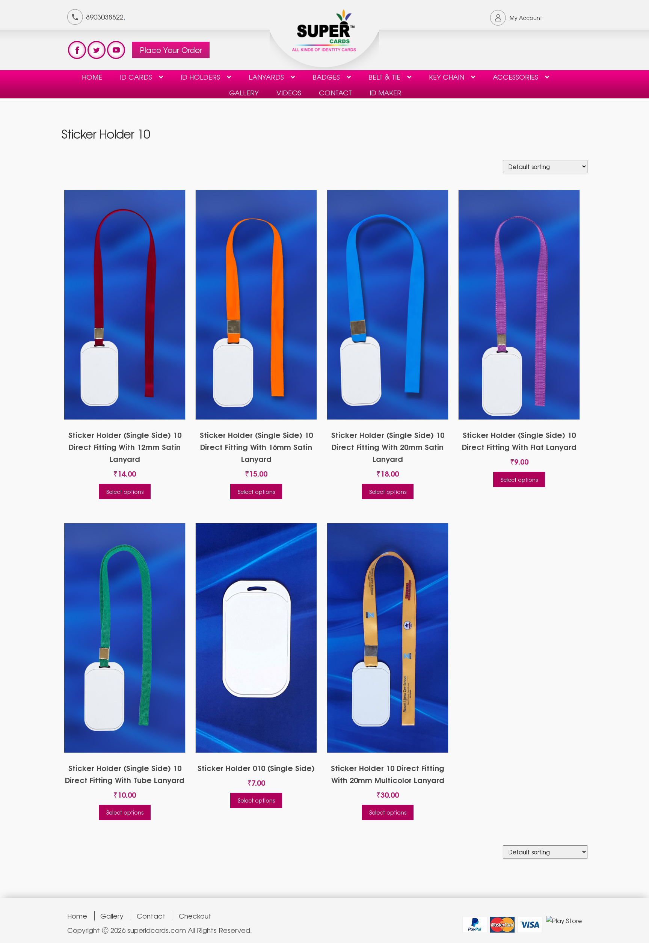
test (77, 50)
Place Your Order (171, 49)
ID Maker (385, 92)
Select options (124, 491)
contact (335, 92)
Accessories (515, 76)
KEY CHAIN (446, 76)
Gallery (244, 92)
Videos (288, 92)
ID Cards (136, 76)
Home (92, 76)
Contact (151, 915)
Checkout (195, 915)
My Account (526, 17)
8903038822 (105, 16)
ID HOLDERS (200, 76)
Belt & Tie (384, 76)
